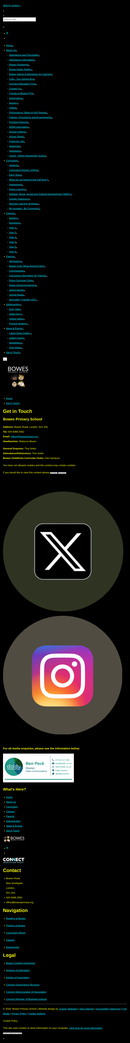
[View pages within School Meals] (24, 295)
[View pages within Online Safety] (24, 319)
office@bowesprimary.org (24, 436)
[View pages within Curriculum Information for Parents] (46, 276)
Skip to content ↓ (12, 5)
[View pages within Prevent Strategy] (27, 324)
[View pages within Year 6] (16, 252)
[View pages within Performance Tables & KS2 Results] (47, 113)
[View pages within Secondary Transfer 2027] (37, 300)
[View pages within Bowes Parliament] (29, 65)
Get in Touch (13, 403)
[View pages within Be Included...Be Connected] (39, 209)
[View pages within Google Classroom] (29, 199)
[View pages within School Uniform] (26, 132)
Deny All (19, 1033)
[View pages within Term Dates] (22, 348)
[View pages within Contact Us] (21, 89)
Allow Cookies (54, 473)
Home (9, 398)
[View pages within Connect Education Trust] (36, 84)
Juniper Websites (68, 1008)
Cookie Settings (62, 473)
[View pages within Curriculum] (18, 161)
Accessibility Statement (108, 1008)
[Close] (3, 1038)
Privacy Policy (19, 1013)
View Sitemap (86, 1008)
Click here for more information (85, 1028)
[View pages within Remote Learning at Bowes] (38, 204)
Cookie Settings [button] (37, 1013)
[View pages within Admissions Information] (34, 60)
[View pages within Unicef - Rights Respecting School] (46, 156)
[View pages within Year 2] (16, 233)
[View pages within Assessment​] (22, 185)
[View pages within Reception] (20, 223)
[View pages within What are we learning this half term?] (48, 180)
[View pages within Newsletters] (22, 343)
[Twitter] (7, 33)
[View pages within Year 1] (16, 228)
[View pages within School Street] (24, 137)
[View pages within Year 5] (16, 247)
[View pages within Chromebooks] (24, 271)
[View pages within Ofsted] (16, 108)
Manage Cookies (13, 1033)
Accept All (6, 1033)
